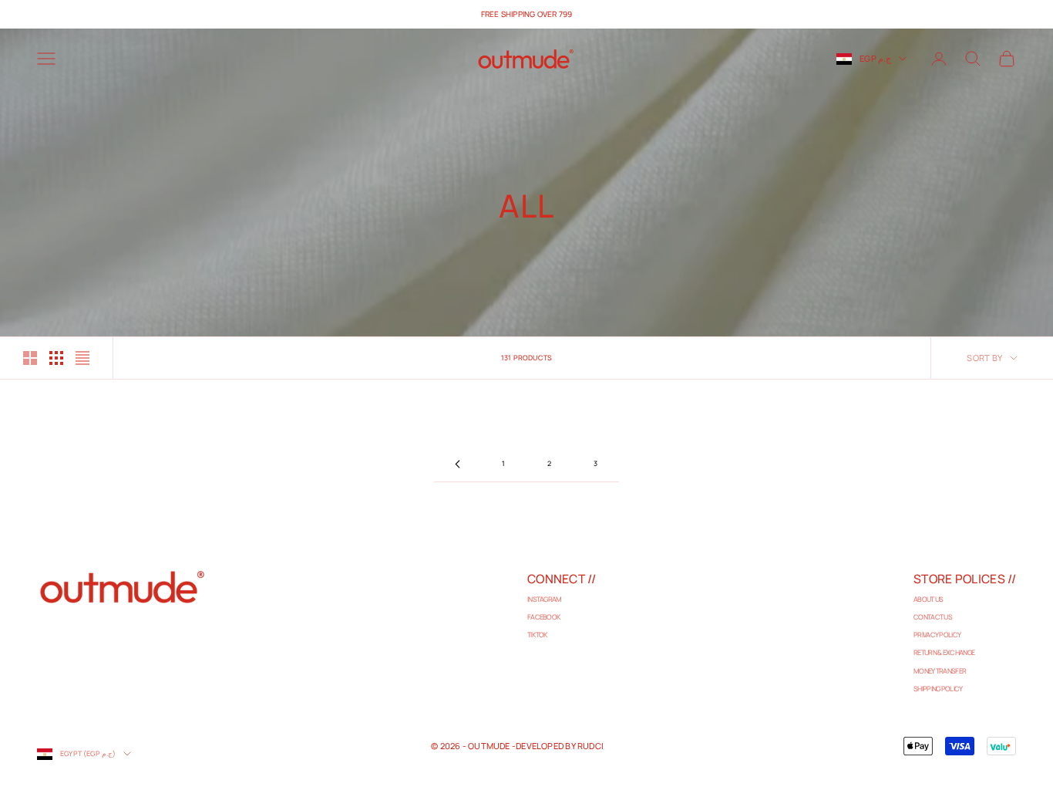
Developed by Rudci (560, 745)
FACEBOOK (543, 617)
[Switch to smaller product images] (56, 358)
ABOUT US (928, 599)
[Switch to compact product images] (82, 358)
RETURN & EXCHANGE (943, 652)
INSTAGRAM (544, 599)
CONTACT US (932, 617)
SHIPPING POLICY (938, 689)
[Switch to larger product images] (30, 358)
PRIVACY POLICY (936, 635)
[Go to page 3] (457, 464)
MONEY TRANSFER (939, 671)
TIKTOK (537, 635)
